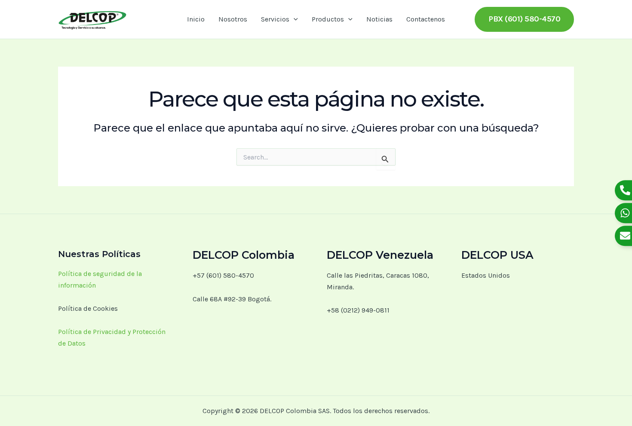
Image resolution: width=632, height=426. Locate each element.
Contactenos (425, 19)
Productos (328, 19)
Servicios (275, 19)
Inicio (196, 19)
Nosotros (232, 19)
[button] (293, 19)
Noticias (379, 19)
